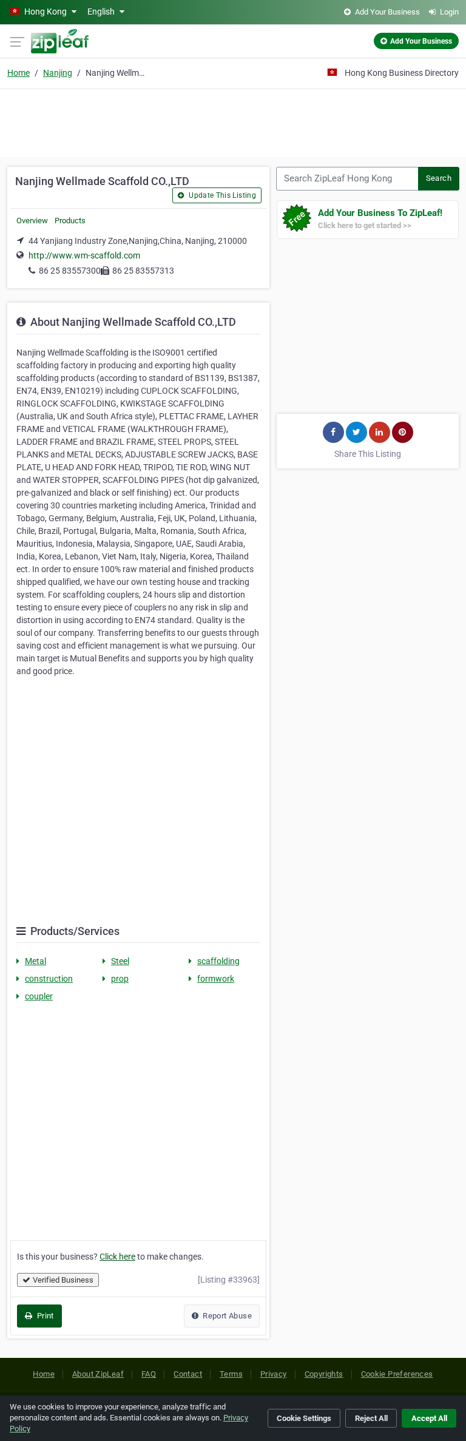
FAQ (148, 1374)
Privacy (273, 1374)
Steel (120, 961)
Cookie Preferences (397, 1374)
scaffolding (218, 961)
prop (120, 979)
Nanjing (57, 73)
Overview (32, 220)
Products (70, 220)
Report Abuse (226, 1315)
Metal (35, 961)
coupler (39, 996)
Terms (231, 1374)
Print (44, 1315)
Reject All (371, 1418)
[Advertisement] (233, 121)
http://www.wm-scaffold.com (84, 255)
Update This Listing (221, 195)
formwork (215, 979)
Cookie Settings (304, 1418)
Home (18, 73)
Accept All (429, 1418)
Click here (117, 1256)
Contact (188, 1374)
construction (49, 979)
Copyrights (324, 1374)
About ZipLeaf (98, 1374)
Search (438, 178)
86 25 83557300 (70, 270)
